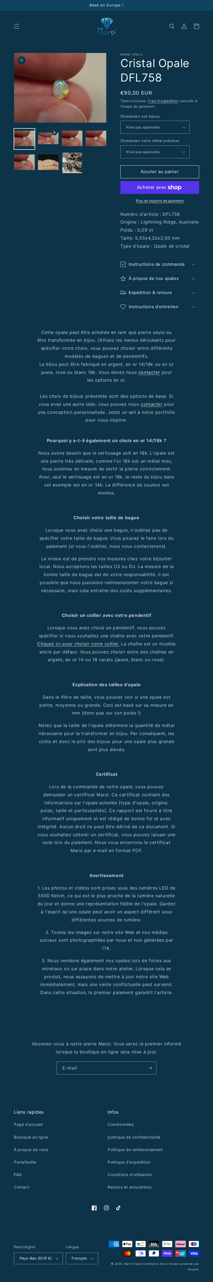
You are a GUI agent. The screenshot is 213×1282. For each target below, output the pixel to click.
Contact (21, 1187)
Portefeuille (25, 1162)
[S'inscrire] (150, 1068)
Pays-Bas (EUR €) (36, 1258)
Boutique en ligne (31, 1137)
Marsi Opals (133, 1263)
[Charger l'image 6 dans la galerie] (72, 162)
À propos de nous (31, 1149)
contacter (149, 372)
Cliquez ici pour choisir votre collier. (78, 644)
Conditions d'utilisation (130, 1174)
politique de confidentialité (134, 1137)
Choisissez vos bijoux (140, 116)
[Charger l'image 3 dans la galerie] (95, 139)
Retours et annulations (129, 1187)
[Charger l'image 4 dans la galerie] (24, 162)
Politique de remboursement (135, 1149)
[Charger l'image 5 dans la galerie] (48, 162)
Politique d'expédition (129, 1162)
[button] (17, 26)
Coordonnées (121, 1124)
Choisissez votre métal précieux (149, 140)
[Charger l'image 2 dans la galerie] (72, 139)
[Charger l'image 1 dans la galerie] (24, 139)
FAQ (18, 1174)
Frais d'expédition (163, 101)
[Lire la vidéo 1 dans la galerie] (48, 139)
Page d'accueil (28, 1124)
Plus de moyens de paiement (160, 201)
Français (79, 1258)
